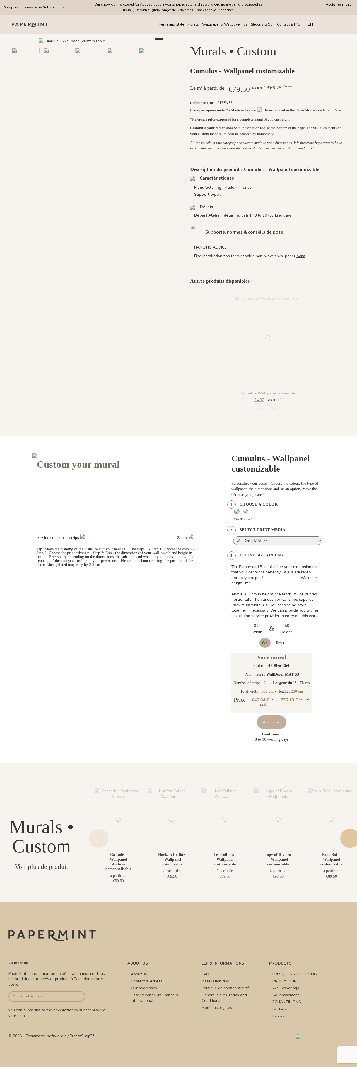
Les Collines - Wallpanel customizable (225, 859)
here (300, 256)
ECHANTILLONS (286, 1002)
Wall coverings (285, 988)
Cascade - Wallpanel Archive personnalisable (118, 862)
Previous (98, 838)
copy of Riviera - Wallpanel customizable (278, 859)
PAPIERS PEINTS (287, 981)
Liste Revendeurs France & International (154, 997)
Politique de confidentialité (225, 988)
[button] (76, 87)
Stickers (279, 1009)
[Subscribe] (77, 996)
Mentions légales (217, 1007)
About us (139, 974)
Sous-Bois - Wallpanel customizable (331, 859)
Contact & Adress (146, 981)
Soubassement (285, 995)
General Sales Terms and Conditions (224, 997)
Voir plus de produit (41, 866)
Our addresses (144, 988)
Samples (11, 7)
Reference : (199, 103)
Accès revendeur (339, 4)
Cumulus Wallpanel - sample (267, 393)
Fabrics (278, 1016)
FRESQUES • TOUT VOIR (294, 974)
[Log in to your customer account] (334, 25)
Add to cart (272, 722)
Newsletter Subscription (44, 7)
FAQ (205, 974)
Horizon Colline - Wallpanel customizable (171, 859)
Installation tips (215, 981)
